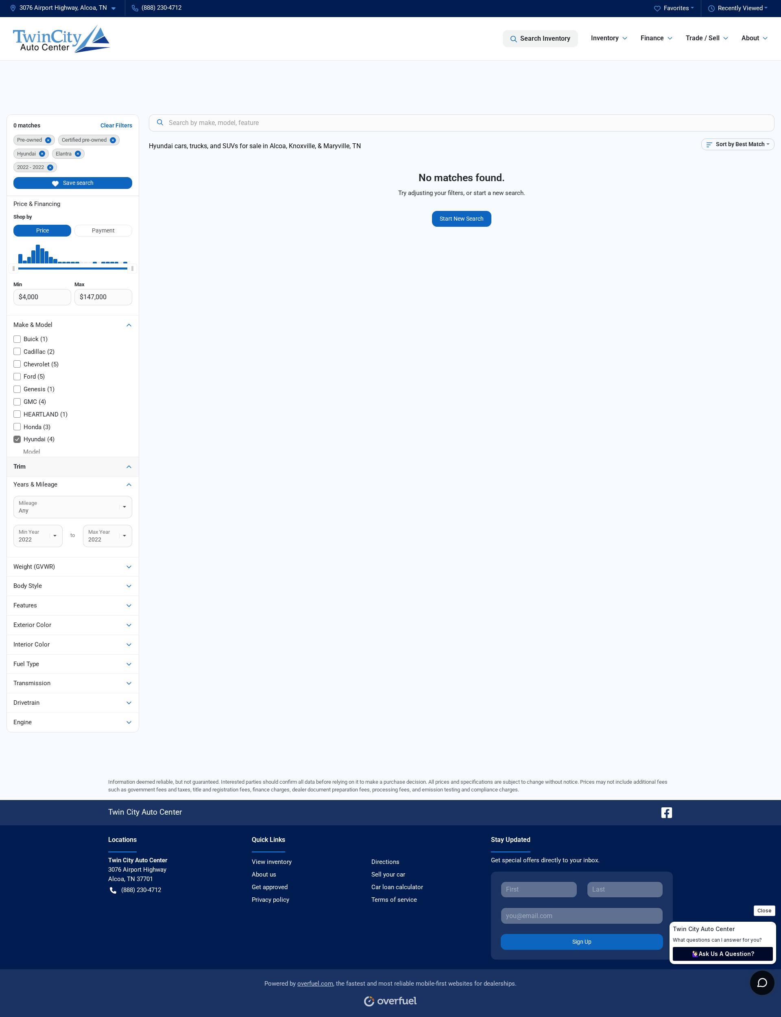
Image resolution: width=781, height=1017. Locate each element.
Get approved (270, 887)
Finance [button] (652, 38)
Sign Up (581, 941)
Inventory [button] (605, 38)
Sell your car (388, 874)
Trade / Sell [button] (703, 38)
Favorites (676, 8)
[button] (66, 8)
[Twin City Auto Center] (62, 38)
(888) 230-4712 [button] (161, 7)
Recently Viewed (740, 8)
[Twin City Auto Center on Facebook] (663, 812)
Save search (78, 183)
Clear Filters (116, 125)
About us (264, 874)
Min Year (29, 532)
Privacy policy (270, 899)
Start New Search (462, 218)
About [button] (750, 38)
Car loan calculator (397, 887)
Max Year (99, 532)
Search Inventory (545, 38)
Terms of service (394, 899)
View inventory (272, 862)
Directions (385, 862)
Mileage (28, 503)
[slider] (13, 268)
